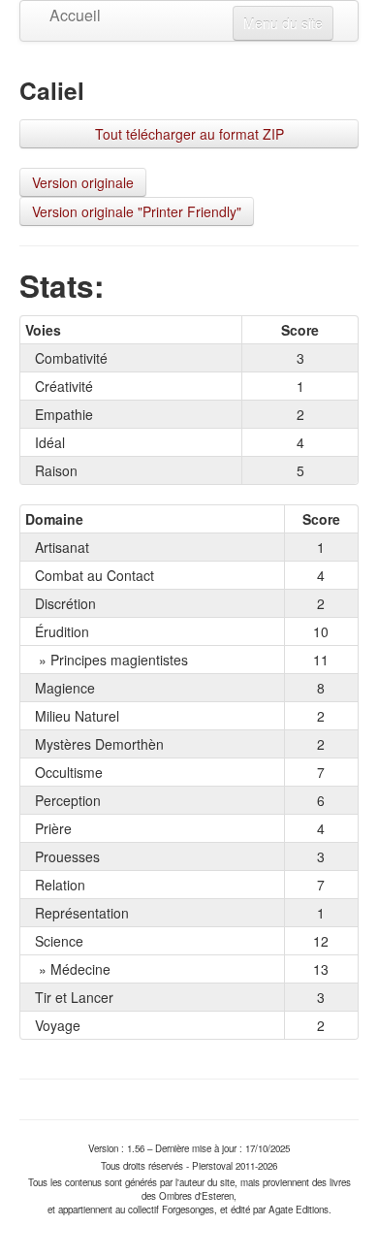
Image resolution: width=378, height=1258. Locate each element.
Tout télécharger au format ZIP (189, 134)
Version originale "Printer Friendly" (136, 211)
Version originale (83, 182)
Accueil (64, 15)
